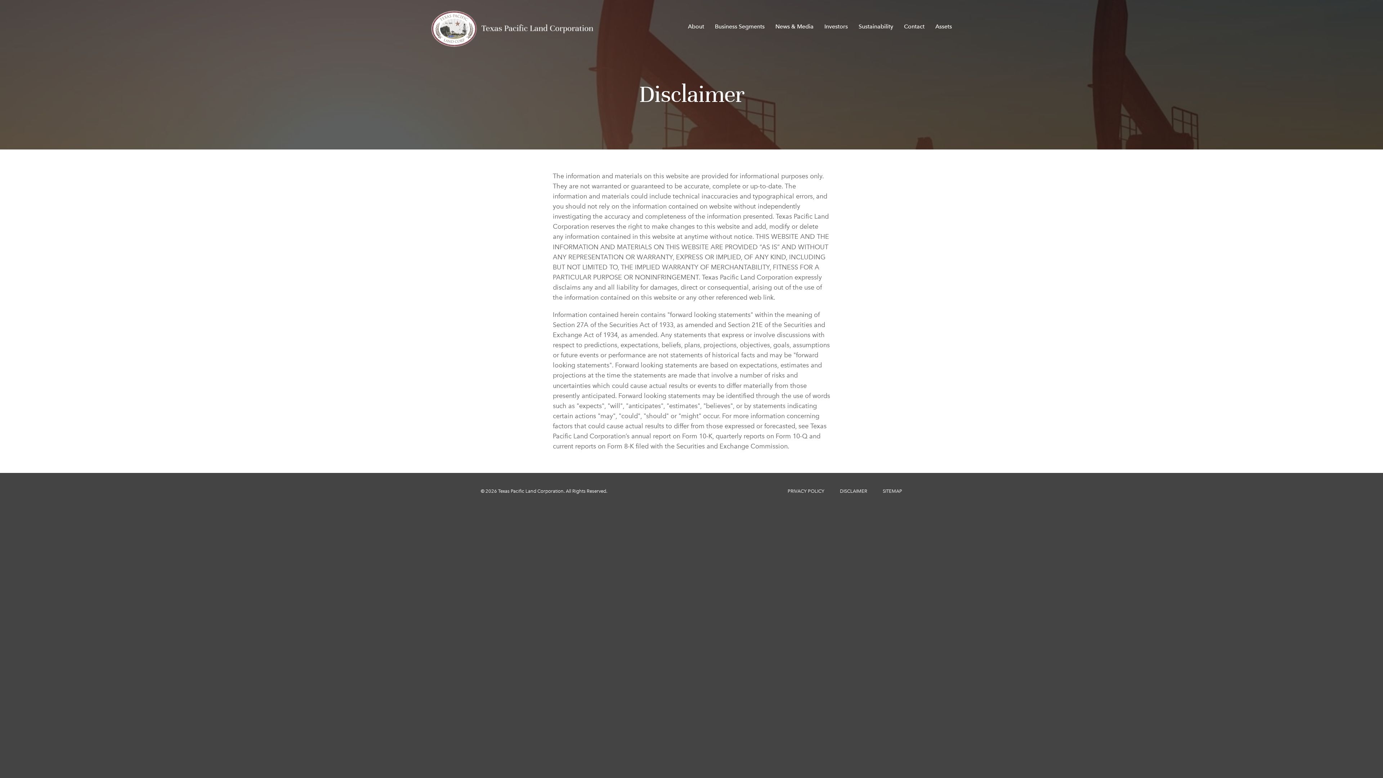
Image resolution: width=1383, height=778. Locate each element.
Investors (836, 26)
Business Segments (740, 26)
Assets (943, 26)
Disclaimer (853, 491)
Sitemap (892, 491)
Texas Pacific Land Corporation (531, 491)
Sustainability (876, 26)
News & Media (794, 26)
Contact (914, 26)
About (696, 26)
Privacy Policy (806, 491)
